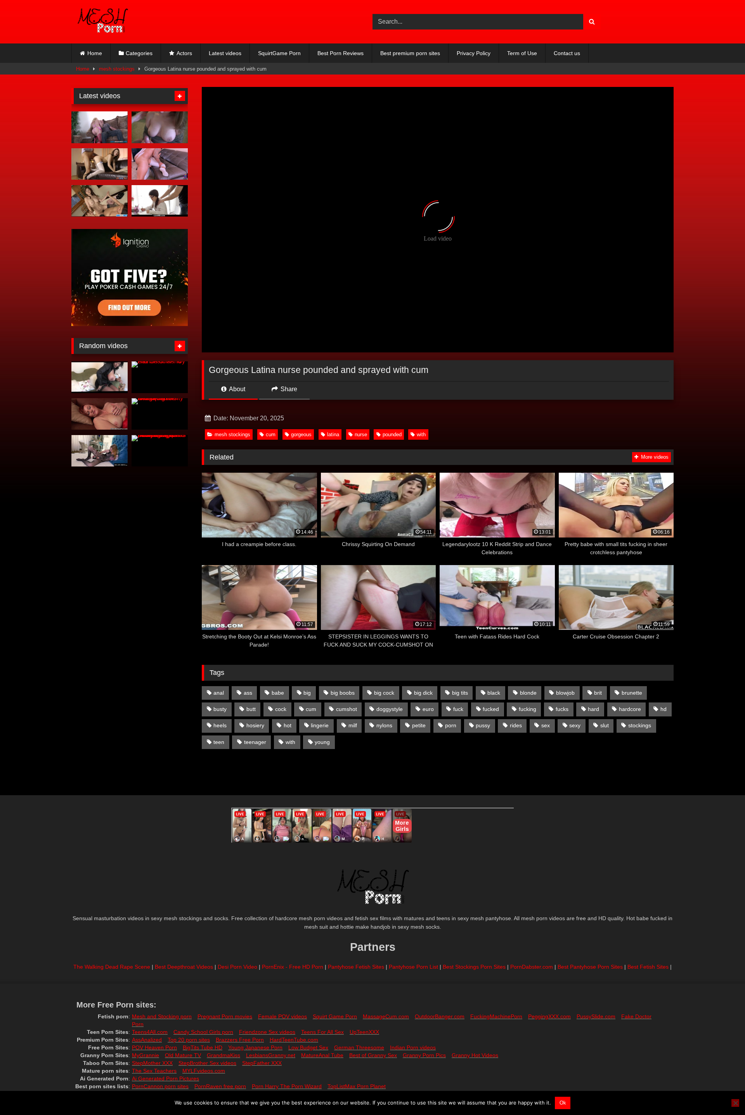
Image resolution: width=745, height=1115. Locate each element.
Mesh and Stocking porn (162, 1016)
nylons (384, 725)
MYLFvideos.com (203, 1071)
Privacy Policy (473, 53)
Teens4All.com (150, 1032)
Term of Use (522, 53)
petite (419, 725)
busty (220, 709)
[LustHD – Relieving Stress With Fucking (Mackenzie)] (160, 201)
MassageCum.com (386, 1016)
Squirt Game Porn (335, 1016)
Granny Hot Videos (475, 1055)
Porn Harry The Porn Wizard (287, 1086)
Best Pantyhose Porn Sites (590, 967)
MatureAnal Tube (322, 1055)
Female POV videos (282, 1016)
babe (278, 693)
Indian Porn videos (413, 1047)
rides (516, 725)
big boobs (343, 693)
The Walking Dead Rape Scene (111, 967)
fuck (458, 709)
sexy (574, 725)
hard (593, 709)
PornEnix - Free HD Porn (292, 967)
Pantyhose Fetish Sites (356, 967)
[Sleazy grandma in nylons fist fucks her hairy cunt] (99, 414)
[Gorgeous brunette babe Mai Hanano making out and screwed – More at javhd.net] (99, 201)
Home (94, 53)
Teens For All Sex (322, 1032)
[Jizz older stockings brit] (99, 164)
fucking (527, 709)
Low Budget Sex (308, 1047)
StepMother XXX (152, 1063)
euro (428, 709)
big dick (423, 693)
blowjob (565, 693)
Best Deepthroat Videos (184, 967)
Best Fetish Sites (648, 967)
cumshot (346, 709)
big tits (460, 693)
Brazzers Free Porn (240, 1040)
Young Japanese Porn (255, 1047)
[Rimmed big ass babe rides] (99, 127)
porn (450, 725)
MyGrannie (145, 1055)
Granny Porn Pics (424, 1055)
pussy (483, 725)
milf (352, 725)
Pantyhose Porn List (413, 967)
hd (663, 709)
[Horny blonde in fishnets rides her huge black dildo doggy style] (99, 451)
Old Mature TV (183, 1055)
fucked (491, 709)
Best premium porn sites (410, 53)
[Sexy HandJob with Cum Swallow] (160, 127)
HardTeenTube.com (294, 1040)
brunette (632, 693)
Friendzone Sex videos (267, 1032)
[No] (735, 1103)
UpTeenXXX (364, 1032)
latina (333, 434)
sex (545, 725)
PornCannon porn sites (160, 1086)
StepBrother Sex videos (207, 1063)
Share (288, 389)
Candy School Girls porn (203, 1032)
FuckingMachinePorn (496, 1016)
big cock (384, 693)
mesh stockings (117, 69)
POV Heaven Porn (154, 1047)
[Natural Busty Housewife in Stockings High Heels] (99, 377)
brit (598, 693)
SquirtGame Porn (279, 53)
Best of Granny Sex (373, 1055)
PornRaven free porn (220, 1086)
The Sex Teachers (154, 1071)
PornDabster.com (531, 967)
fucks (562, 709)
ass (248, 693)
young (322, 742)
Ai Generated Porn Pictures (165, 1078)
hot (287, 725)
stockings (639, 725)
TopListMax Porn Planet (356, 1086)
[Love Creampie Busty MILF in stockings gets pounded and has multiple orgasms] (160, 451)
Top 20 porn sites (189, 1040)
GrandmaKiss (223, 1055)
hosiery (255, 725)
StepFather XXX (262, 1063)
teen (218, 742)
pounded (392, 434)
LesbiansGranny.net (270, 1055)
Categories (139, 53)
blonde (528, 693)
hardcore (630, 709)
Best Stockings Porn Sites (474, 967)
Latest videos (225, 53)
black (493, 693)
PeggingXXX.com (549, 1016)
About (236, 389)
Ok (563, 1103)
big (307, 693)
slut (604, 725)
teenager (255, 742)
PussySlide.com (596, 1016)
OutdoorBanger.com (439, 1016)
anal (218, 693)
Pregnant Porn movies (225, 1016)
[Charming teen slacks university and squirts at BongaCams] (160, 414)
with (421, 434)
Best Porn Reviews (340, 53)
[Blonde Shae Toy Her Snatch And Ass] (160, 377)
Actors (184, 53)
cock (280, 709)
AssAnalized (147, 1040)
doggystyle (389, 709)
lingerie (320, 725)
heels (220, 725)
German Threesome (359, 1047)
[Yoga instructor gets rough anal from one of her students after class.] (160, 164)
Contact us (567, 53)
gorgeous (301, 434)
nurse (361, 434)
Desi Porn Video (237, 967)
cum (270, 434)
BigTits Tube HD (202, 1047)
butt (251, 709)
